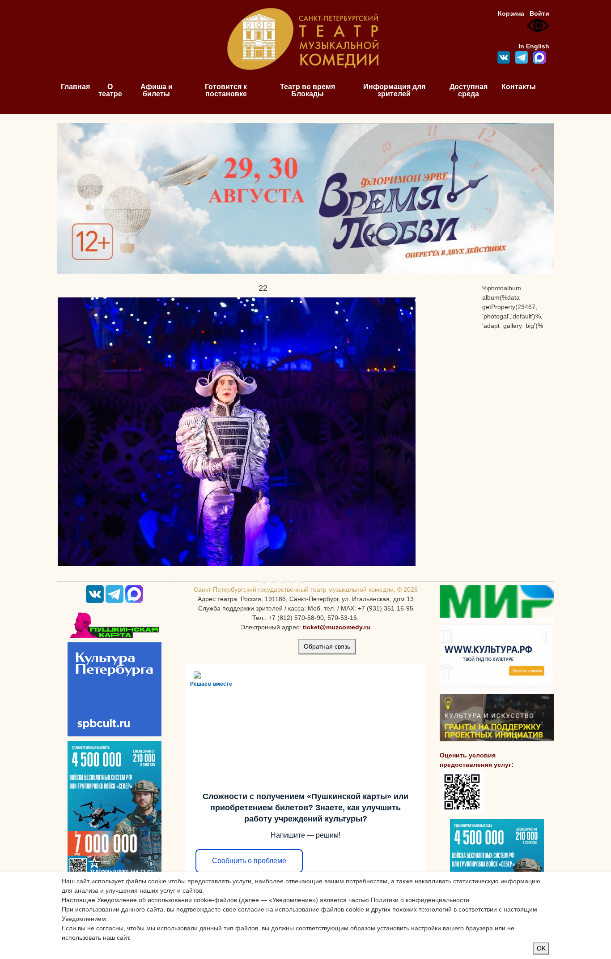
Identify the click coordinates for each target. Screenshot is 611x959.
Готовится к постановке (226, 90)
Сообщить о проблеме (249, 860)
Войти (539, 13)
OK (541, 948)
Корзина (511, 13)
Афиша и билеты (156, 90)
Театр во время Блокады (307, 90)
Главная (75, 86)
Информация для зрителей (394, 90)
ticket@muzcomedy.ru (336, 627)
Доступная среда (469, 90)
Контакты (518, 86)
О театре (110, 90)
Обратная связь (327, 646)
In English (533, 46)
